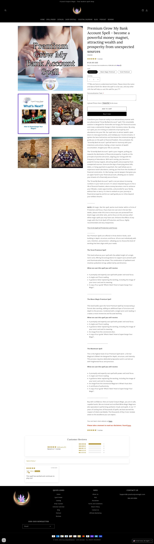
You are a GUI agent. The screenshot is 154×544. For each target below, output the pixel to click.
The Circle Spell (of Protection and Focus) (102, 228)
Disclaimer (95, 500)
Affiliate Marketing (95, 513)
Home (58, 494)
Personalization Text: (95, 93)
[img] (30, 468)
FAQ (95, 497)
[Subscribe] (50, 526)
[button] (5, 10)
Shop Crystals (58, 504)
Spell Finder (58, 497)
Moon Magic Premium (107, 72)
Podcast (58, 513)
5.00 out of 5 (61, 447)
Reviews (58, 516)
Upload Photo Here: (94, 103)
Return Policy (95, 507)
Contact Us (95, 510)
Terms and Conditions (95, 504)
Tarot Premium (125, 72)
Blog (58, 510)
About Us (95, 494)
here (110, 421)
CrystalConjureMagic (67, 540)
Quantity (89, 76)
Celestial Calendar (59, 507)
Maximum (92, 72)
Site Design (80, 540)
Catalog (58, 500)
